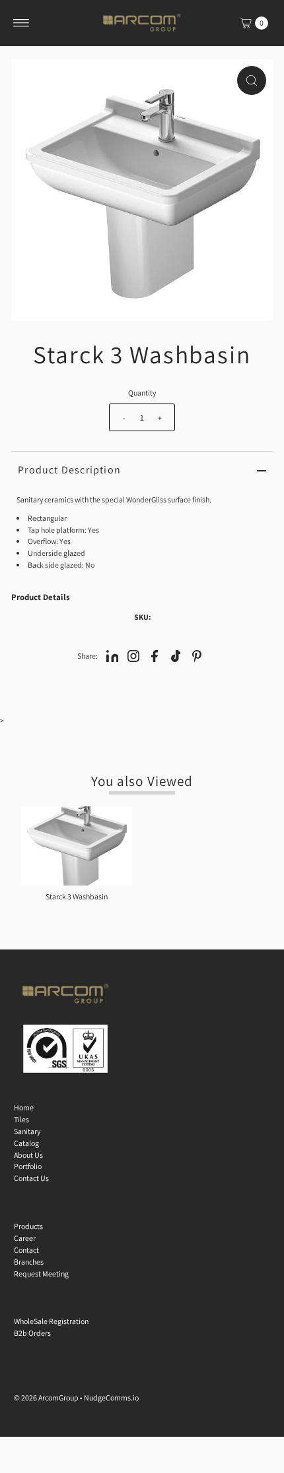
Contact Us (31, 1178)
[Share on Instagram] (133, 655)
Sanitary (27, 1131)
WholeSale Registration (51, 1321)
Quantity (142, 393)
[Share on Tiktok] (176, 655)
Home (24, 1107)
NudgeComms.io (111, 1397)
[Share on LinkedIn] (112, 655)
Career (25, 1238)
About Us (28, 1155)
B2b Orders (32, 1333)
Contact (26, 1250)
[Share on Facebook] (154, 655)
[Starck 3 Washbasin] (76, 846)
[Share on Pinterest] (197, 655)
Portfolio (28, 1166)
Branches (29, 1262)
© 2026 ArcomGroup (46, 1397)
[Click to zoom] (251, 80)
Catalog (26, 1143)
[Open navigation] (21, 23)
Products (28, 1226)
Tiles (21, 1119)
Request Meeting (41, 1273)
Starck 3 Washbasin (77, 896)
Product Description (69, 470)
